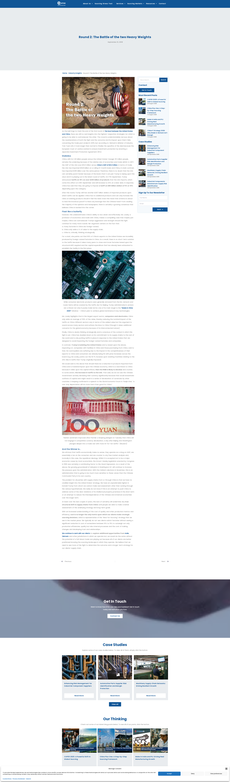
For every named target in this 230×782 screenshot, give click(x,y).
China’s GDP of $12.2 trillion (107, 165)
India (127, 533)
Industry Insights (75, 73)
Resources (150, 4)
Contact (162, 4)
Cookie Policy (7, 779)
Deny (193, 774)
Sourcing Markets (134, 4)
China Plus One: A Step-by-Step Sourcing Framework (156, 110)
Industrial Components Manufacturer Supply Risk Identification (157, 183)
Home (64, 73)
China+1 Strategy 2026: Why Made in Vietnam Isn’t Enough (157, 133)
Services (119, 4)
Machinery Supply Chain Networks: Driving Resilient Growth (157, 172)
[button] (226, 769)
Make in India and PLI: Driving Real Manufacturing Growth (156, 121)
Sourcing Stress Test (104, 4)
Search (163, 80)
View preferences (216, 774)
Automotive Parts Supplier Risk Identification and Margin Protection (157, 161)
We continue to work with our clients (76, 533)
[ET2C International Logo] (61, 3)
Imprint (28, 779)
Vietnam (65, 536)
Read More (79, 696)
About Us (87, 4)
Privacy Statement (19, 779)
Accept (169, 774)
